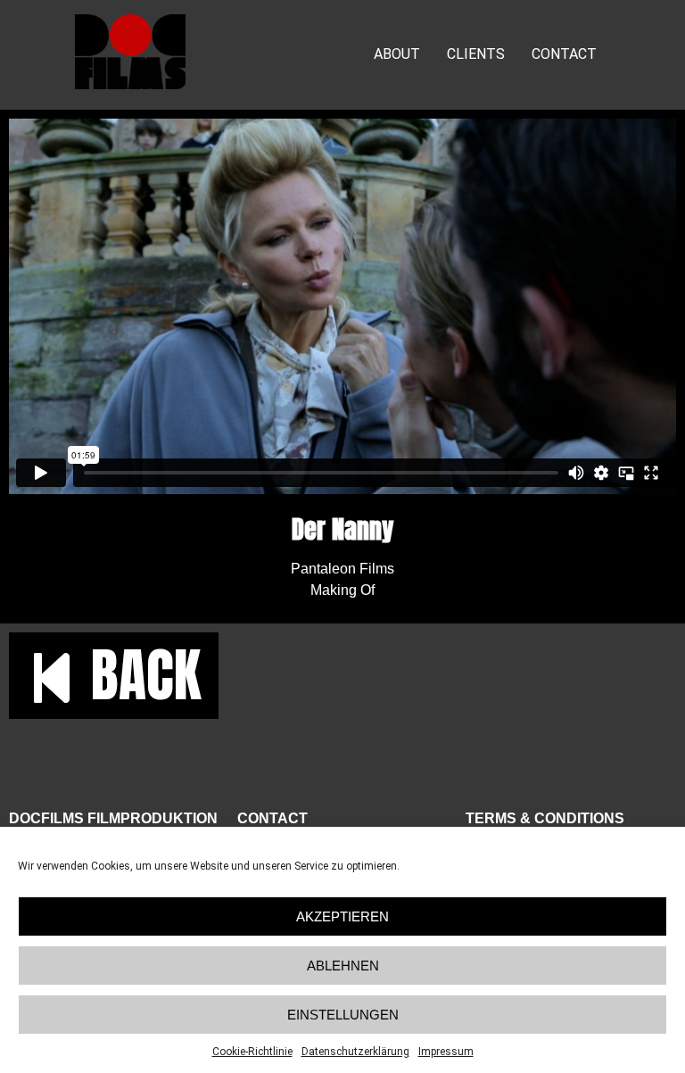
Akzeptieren (342, 916)
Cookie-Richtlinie (252, 1051)
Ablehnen (343, 965)
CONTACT (564, 53)
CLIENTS (476, 53)
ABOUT (397, 53)
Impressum (446, 1051)
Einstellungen (343, 1014)
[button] (114, 675)
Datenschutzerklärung (355, 1051)
